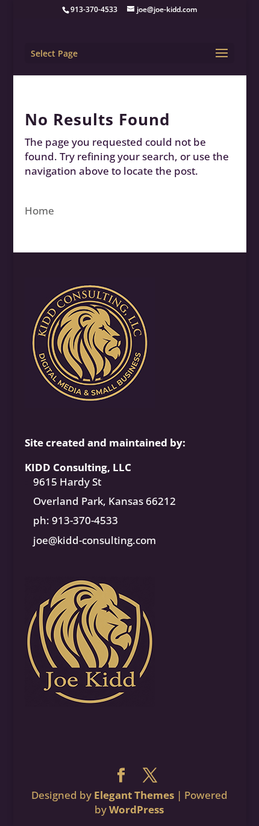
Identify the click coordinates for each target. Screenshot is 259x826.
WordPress (136, 809)
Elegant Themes (134, 795)
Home (39, 210)
